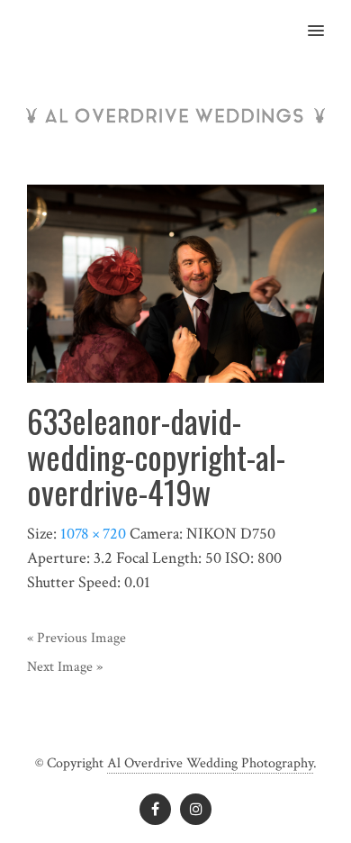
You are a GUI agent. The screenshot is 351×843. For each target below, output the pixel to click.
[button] (326, 19)
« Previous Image (76, 638)
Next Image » (65, 666)
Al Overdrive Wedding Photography (210, 763)
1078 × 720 (93, 533)
